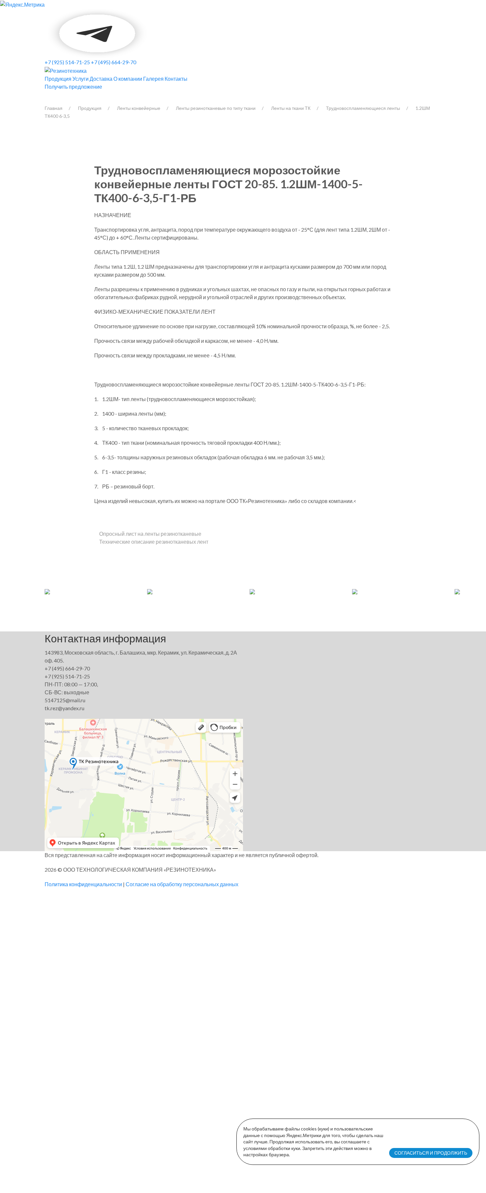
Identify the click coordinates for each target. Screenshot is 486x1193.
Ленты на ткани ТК (290, 108)
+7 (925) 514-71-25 (67, 62)
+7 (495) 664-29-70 (113, 62)
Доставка (101, 78)
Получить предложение (73, 86)
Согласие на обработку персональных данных (182, 884)
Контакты (176, 78)
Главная (53, 108)
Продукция (58, 78)
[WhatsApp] (47, 32)
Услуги (80, 78)
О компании (127, 78)
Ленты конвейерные (138, 108)
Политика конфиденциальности (83, 884)
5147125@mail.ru (65, 700)
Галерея (153, 78)
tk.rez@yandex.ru (64, 708)
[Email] (148, 32)
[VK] (45, 32)
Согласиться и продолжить (430, 1153)
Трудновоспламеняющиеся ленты (363, 108)
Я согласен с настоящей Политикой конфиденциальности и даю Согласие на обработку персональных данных (221, 1102)
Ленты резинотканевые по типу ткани (216, 108)
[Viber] (46, 32)
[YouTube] (98, 32)
